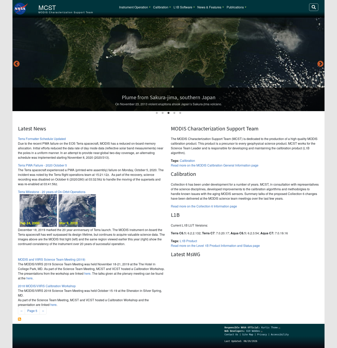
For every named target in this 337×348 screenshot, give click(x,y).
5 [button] (180, 113)
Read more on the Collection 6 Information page (204, 206)
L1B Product (188, 241)
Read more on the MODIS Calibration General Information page (214, 165)
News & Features (209, 7)
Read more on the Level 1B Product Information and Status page (215, 245)
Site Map (247, 334)
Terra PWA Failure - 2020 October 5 (42, 165)
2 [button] (163, 113)
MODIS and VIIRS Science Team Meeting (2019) (51, 259)
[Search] (313, 7)
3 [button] (168, 113)
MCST (47, 7)
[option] (168, 64)
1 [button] (157, 113)
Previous (16, 64)
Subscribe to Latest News (19, 319)
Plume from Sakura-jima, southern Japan (169, 97)
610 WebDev (253, 331)
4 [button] (174, 113)
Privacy (262, 334)
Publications (235, 7)
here (87, 273)
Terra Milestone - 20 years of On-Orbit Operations (51, 191)
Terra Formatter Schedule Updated (42, 138)
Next (320, 64)
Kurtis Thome (269, 327)
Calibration (160, 7)
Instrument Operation (133, 7)
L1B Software (183, 7)
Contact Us (231, 334)
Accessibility (280, 334)
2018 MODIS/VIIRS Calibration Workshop (47, 286)
